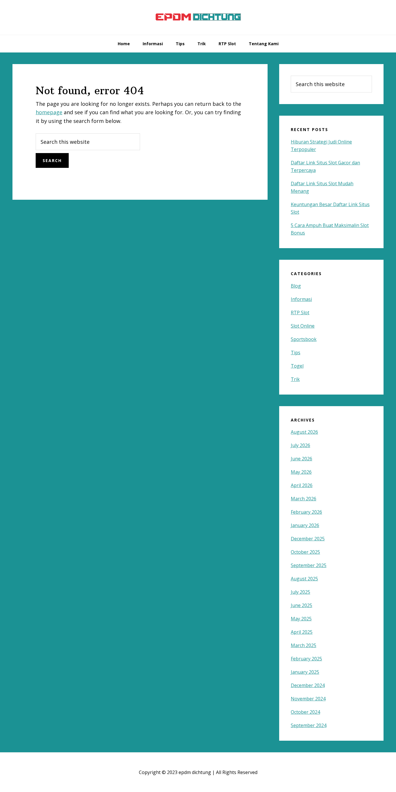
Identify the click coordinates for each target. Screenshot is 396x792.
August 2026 (304, 432)
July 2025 (300, 592)
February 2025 (306, 658)
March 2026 (303, 498)
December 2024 (308, 685)
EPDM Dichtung (198, 17)
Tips (295, 352)
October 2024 (305, 712)
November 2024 (308, 698)
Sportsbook (304, 339)
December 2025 (308, 538)
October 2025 (305, 552)
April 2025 (302, 632)
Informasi (301, 299)
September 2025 (308, 565)
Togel (297, 366)
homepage (49, 112)
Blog (296, 286)
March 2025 (303, 645)
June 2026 (301, 458)
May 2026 (301, 472)
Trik (295, 379)
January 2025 (305, 672)
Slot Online (303, 326)
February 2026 (306, 512)
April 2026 (302, 485)
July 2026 (300, 445)
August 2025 (304, 578)
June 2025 (301, 605)
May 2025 (301, 618)
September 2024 (308, 725)
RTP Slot (300, 312)
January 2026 (305, 525)
